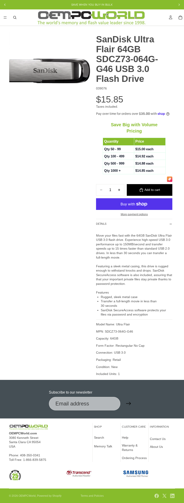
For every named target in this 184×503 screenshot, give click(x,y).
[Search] (15, 17)
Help (125, 437)
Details (101, 224)
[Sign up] (128, 403)
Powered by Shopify (49, 495)
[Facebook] (156, 496)
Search (99, 437)
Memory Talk (103, 446)
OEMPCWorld (27, 495)
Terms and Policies (92, 495)
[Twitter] (164, 496)
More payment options (134, 214)
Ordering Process (134, 458)
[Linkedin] (172, 496)
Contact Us (158, 439)
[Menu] (5, 17)
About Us (156, 447)
